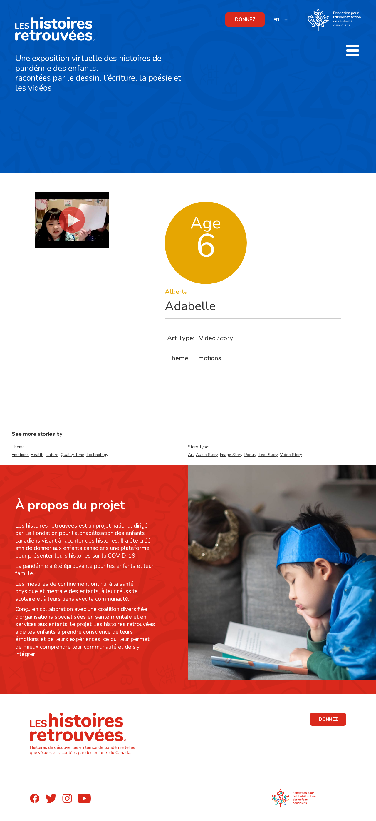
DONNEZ (245, 19)
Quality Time (72, 455)
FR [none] (276, 19)
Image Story (231, 455)
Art (191, 455)
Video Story (216, 338)
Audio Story (207, 455)
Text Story (268, 455)
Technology (97, 455)
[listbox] (281, 19)
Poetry (250, 455)
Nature (52, 455)
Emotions (207, 358)
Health (37, 455)
